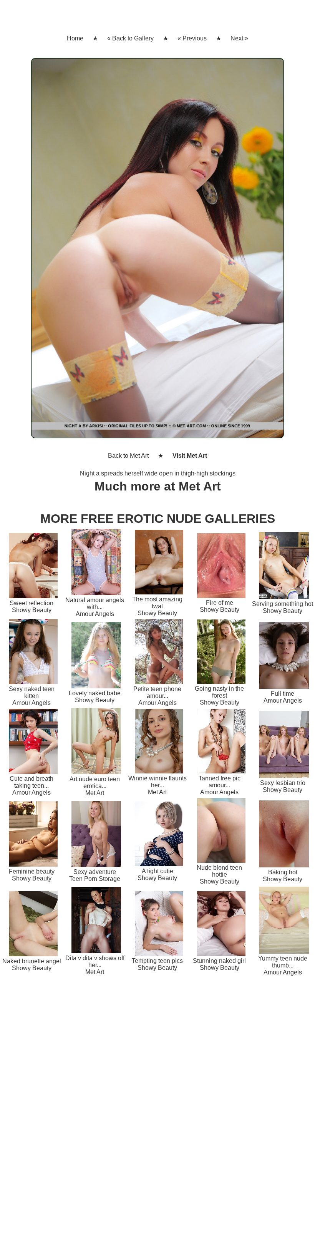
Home (75, 38)
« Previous (192, 38)
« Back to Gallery (130, 38)
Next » (239, 38)
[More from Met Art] (157, 251)
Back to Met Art (128, 455)
